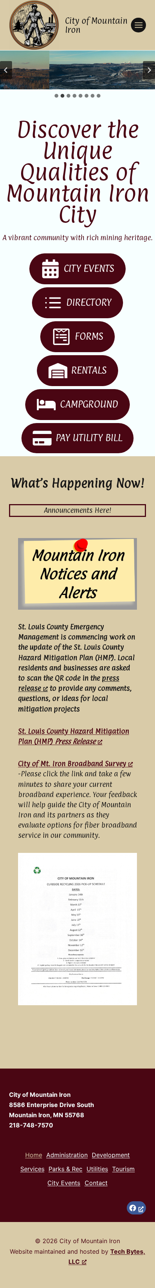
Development (111, 1155)
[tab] (56, 96)
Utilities (97, 1169)
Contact (96, 1183)
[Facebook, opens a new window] (136, 1207)
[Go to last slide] (6, 70)
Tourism (123, 1169)
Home (33, 1155)
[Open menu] (138, 25)
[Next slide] (149, 70)
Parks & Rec (65, 1169)
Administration (67, 1155)
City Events (63, 1183)
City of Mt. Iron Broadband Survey (72, 763)
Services (32, 1169)
